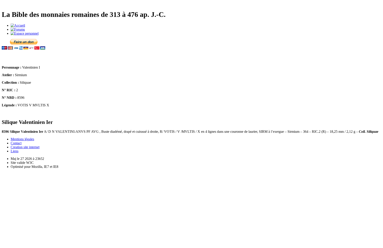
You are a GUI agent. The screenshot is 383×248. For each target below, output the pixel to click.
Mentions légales (22, 139)
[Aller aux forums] (18, 29)
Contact (16, 143)
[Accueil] (18, 25)
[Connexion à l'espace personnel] (25, 33)
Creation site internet (25, 147)
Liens (14, 151)
